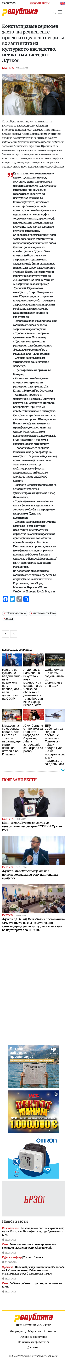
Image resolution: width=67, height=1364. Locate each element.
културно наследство (44, 613)
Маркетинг (35, 1331)
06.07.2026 (21, 867)
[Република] (20, 12)
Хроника (7, 1267)
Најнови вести (15, 1221)
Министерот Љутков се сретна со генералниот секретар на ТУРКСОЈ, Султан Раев (32, 826)
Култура (8, 67)
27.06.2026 (21, 916)
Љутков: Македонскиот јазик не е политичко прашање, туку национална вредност (30, 875)
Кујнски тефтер (12, 1257)
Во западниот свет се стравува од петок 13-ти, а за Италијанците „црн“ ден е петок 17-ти (33, 1231)
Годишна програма (16, 613)
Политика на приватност (33, 1342)
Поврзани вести (19, 780)
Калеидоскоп (10, 1228)
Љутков (9, 619)
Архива (34, 1347)
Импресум (16, 1331)
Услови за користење (33, 1336)
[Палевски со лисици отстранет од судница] (5, 634)
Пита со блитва (33, 1257)
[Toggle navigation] (60, 12)
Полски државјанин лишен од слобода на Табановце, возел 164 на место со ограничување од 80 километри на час (33, 1270)
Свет (5, 1244)
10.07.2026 (21, 819)
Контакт (53, 1331)
